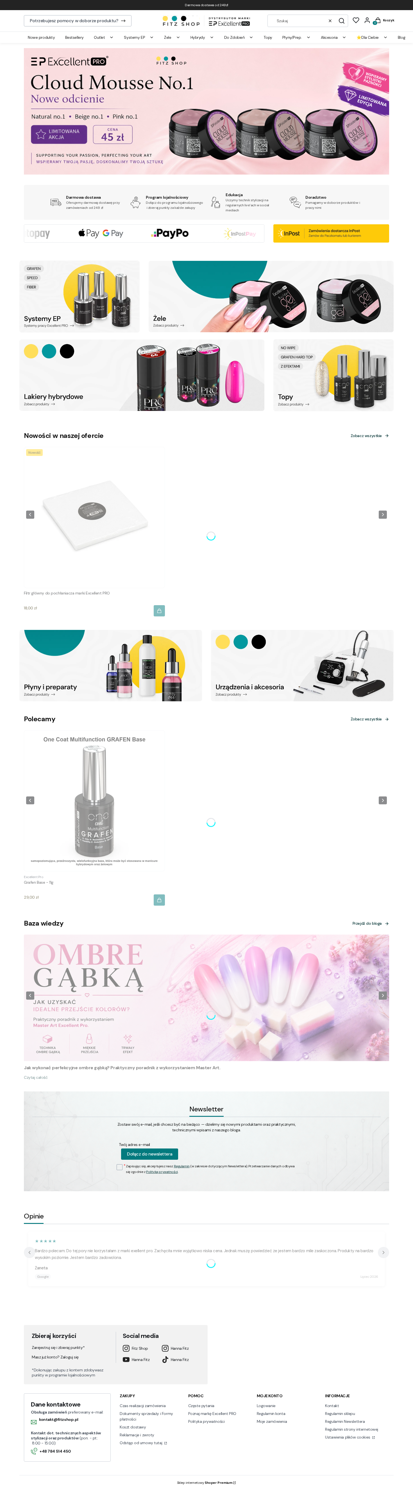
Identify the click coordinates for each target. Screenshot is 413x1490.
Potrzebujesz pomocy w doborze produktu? (74, 21)
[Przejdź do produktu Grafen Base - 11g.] (94, 800)
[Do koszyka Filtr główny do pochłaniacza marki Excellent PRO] (159, 610)
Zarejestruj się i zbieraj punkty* (58, 1347)
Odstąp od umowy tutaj (141, 1442)
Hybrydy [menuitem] (197, 37)
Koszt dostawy (133, 1427)
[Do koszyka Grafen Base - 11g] (159, 900)
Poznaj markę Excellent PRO (212, 1413)
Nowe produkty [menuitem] (41, 37)
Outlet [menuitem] (99, 37)
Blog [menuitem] (401, 37)
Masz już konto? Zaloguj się (55, 1357)
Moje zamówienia (272, 1421)
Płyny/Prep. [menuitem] (292, 37)
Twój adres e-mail (134, 1144)
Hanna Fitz (180, 1348)
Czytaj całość (36, 1077)
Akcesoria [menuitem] (329, 37)
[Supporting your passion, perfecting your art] (206, 173)
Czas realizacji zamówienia (142, 1405)
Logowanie (266, 1405)
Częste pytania (201, 1405)
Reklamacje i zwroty (137, 1434)
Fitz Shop (140, 1348)
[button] (342, 21)
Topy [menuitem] (268, 37)
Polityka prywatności (206, 1421)
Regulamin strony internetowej (351, 1429)
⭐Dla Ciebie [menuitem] (367, 37)
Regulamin (182, 1166)
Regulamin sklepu (340, 1413)
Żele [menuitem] (167, 37)
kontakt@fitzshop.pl (58, 1419)
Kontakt (332, 1405)
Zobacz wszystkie (366, 435)
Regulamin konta (271, 1413)
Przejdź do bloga (367, 923)
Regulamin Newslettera (345, 1421)
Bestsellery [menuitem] (74, 37)
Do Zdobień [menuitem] (234, 37)
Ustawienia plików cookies (348, 1437)
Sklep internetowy (204, 1482)
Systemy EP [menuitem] (134, 37)
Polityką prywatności (162, 1172)
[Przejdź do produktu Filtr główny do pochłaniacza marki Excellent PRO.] (94, 517)
